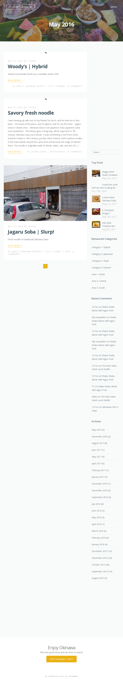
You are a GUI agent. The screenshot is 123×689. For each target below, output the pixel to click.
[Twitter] (61, 681)
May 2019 (96, 429)
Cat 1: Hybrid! (56, 86)
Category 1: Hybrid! (101, 247)
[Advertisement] (105, 98)
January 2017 (98, 476)
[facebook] (57, 681)
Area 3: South (98, 287)
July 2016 (96, 504)
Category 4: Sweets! (101, 267)
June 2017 (96, 449)
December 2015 (99, 551)
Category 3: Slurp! (100, 260)
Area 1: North (98, 274)
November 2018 (100, 436)
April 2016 (96, 524)
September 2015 (100, 571)
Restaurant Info (61, 659)
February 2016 (99, 537)
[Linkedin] (66, 681)
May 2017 (96, 456)
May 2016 (96, 517)
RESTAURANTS (57, 151)
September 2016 (100, 497)
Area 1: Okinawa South (30, 86)
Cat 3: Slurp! (53, 251)
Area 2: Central (99, 281)
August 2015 (98, 578)
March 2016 (97, 531)
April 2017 (96, 463)
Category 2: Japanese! (102, 254)
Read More (15, 80)
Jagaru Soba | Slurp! (31, 231)
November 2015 (100, 557)
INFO (67, 251)
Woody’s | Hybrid (28, 66)
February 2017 (99, 470)
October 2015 (98, 564)
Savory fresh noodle (31, 112)
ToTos (32, 61)
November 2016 (100, 490)
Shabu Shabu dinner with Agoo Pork (104, 321)
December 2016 (99, 483)
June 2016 (96, 510)
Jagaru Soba (38, 151)
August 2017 (98, 443)
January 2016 (98, 544)
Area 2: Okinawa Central (27, 251)
